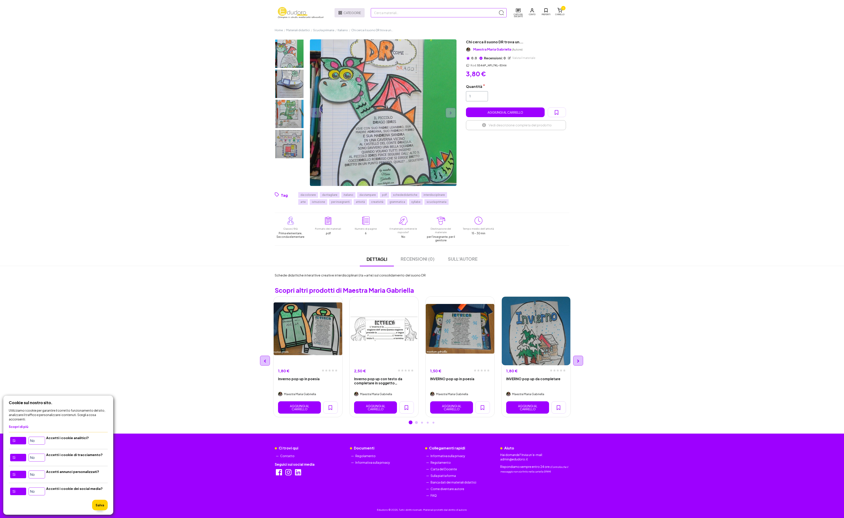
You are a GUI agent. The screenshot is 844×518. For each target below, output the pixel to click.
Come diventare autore (447, 489)
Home (279, 30)
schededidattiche (405, 194)
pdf (384, 194)
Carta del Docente (444, 469)
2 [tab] (416, 423)
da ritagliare (329, 194)
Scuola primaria (323, 30)
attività (360, 202)
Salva (100, 505)
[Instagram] (288, 474)
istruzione (318, 202)
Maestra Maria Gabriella (498, 49)
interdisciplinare (434, 194)
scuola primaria (436, 202)
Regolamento (365, 456)
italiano (348, 194)
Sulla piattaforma (443, 476)
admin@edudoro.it (514, 459)
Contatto (287, 456)
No (32, 440)
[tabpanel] (308, 357)
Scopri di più (18, 427)
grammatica (397, 202)
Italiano (343, 30)
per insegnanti (340, 202)
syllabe (415, 202)
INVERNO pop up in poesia (452, 379)
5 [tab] (433, 423)
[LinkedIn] (298, 474)
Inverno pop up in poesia (299, 379)
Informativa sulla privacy (372, 462)
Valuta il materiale (523, 58)
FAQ (434, 495)
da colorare (308, 194)
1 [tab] (410, 423)
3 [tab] (422, 423)
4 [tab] (428, 423)
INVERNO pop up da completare (533, 379)
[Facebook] (279, 474)
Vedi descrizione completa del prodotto (520, 125)
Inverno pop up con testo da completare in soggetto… (378, 381)
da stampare (367, 194)
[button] (532, 11)
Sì (13, 440)
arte (303, 202)
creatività (377, 202)
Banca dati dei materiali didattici (453, 482)
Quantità (474, 86)
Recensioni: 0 (495, 58)
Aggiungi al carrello (505, 112)
